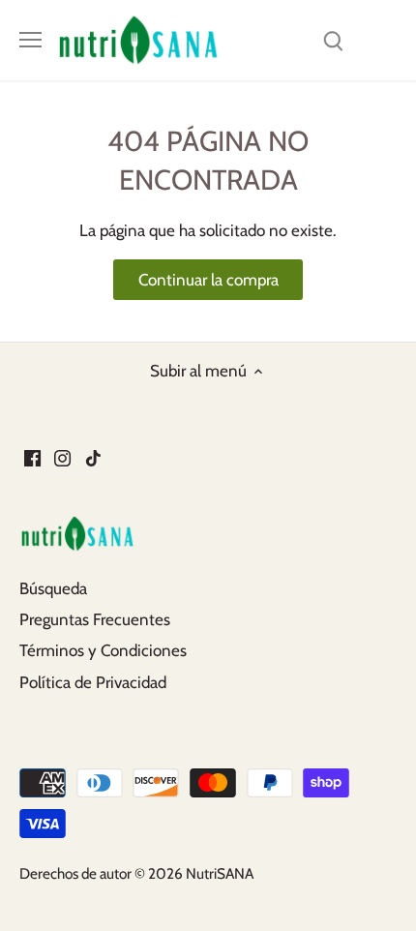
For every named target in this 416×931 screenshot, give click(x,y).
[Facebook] (32, 457)
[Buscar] (333, 40)
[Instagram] (62, 457)
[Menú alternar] (30, 39)
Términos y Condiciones (103, 650)
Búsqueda (53, 588)
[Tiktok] (93, 457)
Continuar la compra (208, 279)
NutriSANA (219, 873)
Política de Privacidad (92, 682)
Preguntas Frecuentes (94, 619)
